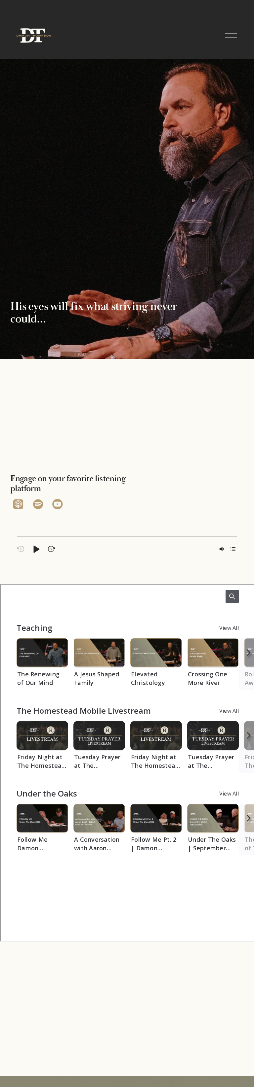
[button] (36, 549)
